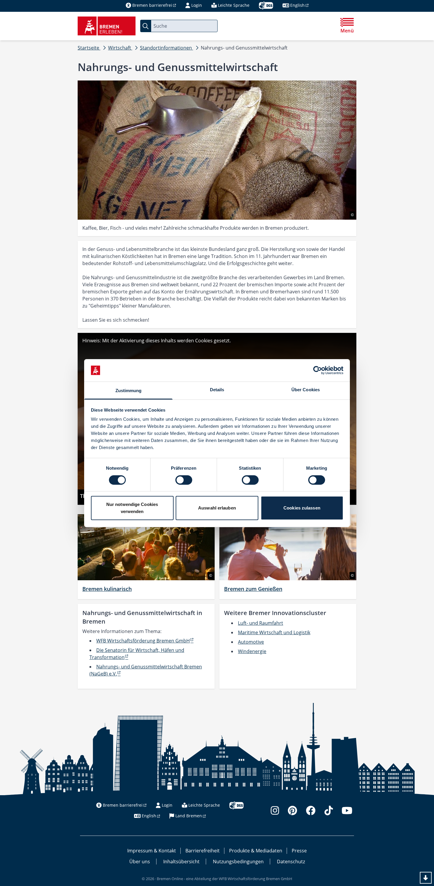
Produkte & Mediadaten (255, 850)
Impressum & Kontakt (151, 850)
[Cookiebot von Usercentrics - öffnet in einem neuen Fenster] (317, 370)
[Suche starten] (145, 26)
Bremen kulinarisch (107, 588)
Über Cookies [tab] (305, 389)
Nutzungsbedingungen (238, 861)
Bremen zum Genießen (253, 588)
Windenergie (252, 651)
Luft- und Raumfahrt (260, 623)
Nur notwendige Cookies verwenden (132, 508)
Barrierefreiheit (202, 850)
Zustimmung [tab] (128, 390)
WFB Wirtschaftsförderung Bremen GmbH (143, 640)
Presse (299, 850)
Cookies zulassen (301, 507)
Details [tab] (217, 389)
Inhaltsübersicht (181, 861)
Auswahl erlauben (217, 507)
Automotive (251, 642)
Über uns (139, 861)
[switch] (183, 480)
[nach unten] (426, 878)
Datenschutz (291, 861)
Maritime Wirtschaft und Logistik (274, 632)
